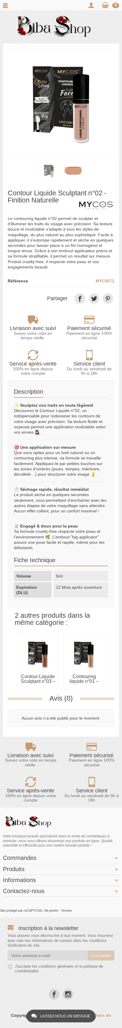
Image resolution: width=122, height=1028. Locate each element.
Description (28, 391)
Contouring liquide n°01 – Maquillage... (84, 681)
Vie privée (51, 910)
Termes (66, 910)
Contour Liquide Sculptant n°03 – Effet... (38, 681)
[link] (80, 298)
